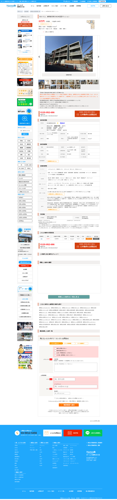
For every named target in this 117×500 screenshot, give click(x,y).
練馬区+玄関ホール (66, 317)
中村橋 (28, 151)
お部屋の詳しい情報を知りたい (55, 194)
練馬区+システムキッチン (44, 307)
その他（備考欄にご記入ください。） (66, 355)
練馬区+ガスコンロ (66, 307)
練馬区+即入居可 (92, 324)
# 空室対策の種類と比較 (25, 305)
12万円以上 (21, 220)
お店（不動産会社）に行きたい (64, 352)
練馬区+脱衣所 (62, 310)
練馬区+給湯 (93, 307)
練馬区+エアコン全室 (56, 317)
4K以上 (28, 168)
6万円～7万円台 (22, 200)
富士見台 (21, 151)
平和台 (21, 140)
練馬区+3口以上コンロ (85, 307)
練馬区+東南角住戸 (78, 314)
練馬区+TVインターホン (56, 319)
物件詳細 (96, 238)
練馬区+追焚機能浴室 (53, 310)
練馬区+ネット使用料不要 (76, 322)
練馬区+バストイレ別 (43, 310)
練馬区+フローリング (87, 314)
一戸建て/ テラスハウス (24, 191)
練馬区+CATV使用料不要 (44, 324)
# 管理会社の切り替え (25, 302)
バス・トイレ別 (22, 188)
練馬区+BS (51, 322)
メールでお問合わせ (55, 433)
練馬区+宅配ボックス (77, 319)
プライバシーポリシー (54, 401)
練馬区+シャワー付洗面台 (63, 312)
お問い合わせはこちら (25, 262)
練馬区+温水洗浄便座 (89, 310)
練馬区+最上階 (72, 312)
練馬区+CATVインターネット (89, 322)
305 (41, 238)
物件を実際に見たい (61, 348)
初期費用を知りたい (45, 24)
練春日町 (29, 144)
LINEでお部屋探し (96, 433)
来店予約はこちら (25, 265)
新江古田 (29, 158)
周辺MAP (62, 123)
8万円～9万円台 (22, 207)
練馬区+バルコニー (43, 314)
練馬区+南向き (62, 314)
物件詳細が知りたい (61, 350)
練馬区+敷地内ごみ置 (87, 319)
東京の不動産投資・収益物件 (95, 442)
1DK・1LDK (29, 164)
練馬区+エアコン (75, 317)
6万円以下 (21, 197)
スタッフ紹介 (54, 6)
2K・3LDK (21, 168)
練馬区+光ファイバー (43, 322)
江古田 (21, 158)
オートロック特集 (22, 185)
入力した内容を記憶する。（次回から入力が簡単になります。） (70, 398)
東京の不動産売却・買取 (94, 445)
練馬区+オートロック (67, 319)
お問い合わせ (60, 107)
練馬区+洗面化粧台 (52, 312)
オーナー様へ (63, 6)
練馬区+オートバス (43, 312)
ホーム (32, 6)
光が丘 (21, 144)
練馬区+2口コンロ (75, 307)
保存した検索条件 (93, 1)
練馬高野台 (29, 147)
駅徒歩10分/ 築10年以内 (24, 181)
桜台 (29, 154)
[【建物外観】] (69, 53)
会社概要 (72, 6)
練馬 (21, 154)
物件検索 (39, 6)
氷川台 (28, 140)
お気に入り (89, 238)
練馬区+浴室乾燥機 (71, 310)
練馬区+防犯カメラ (66, 322)
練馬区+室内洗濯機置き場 (81, 324)
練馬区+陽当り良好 (55, 324)
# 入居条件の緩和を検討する (25, 316)
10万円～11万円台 (23, 214)
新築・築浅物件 (22, 175)
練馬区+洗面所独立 (80, 310)
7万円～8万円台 (22, 204)
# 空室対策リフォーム (25, 309)
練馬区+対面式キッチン (56, 307)
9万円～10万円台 (22, 210)
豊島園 (21, 147)
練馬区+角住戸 (70, 314)
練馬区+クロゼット (84, 317)
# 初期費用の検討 (25, 313)
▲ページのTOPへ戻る (95, 420)
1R (21, 164)
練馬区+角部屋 (80, 312)
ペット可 (21, 178)
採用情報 (78, 6)
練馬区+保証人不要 (43, 326)
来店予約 (75, 433)
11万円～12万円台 (23, 217)
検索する (25, 134)
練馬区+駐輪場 (96, 319)
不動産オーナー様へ (25, 295)
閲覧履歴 (76, 1)
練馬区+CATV (58, 322)
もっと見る (25, 52)
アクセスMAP (25, 258)
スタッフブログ (25, 280)
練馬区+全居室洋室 (71, 324)
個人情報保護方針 (90, 491)
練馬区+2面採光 (87, 312)
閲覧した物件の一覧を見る (68, 297)
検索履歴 (83, 1)
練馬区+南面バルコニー (53, 314)
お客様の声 (46, 6)
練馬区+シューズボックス (44, 319)
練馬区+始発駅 (63, 324)
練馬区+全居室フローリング (45, 317)
